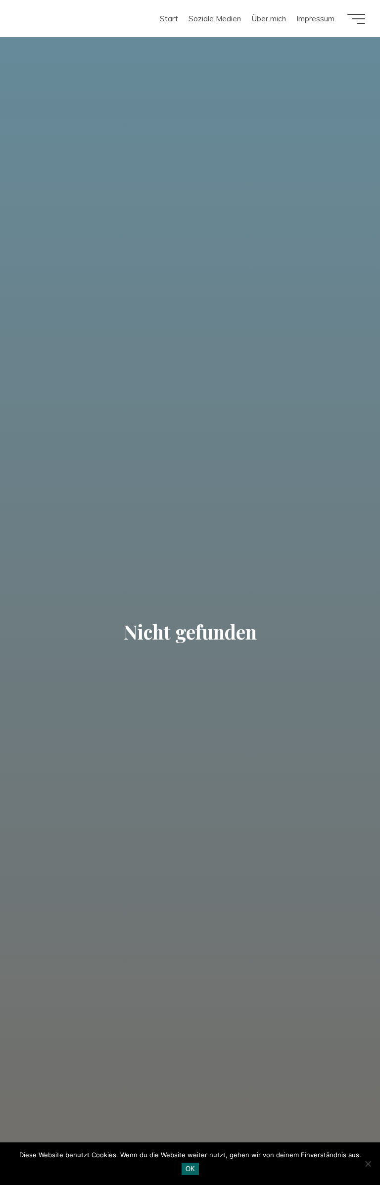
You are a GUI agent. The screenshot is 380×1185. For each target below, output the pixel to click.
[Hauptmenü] (356, 19)
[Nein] (368, 1164)
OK (190, 1169)
